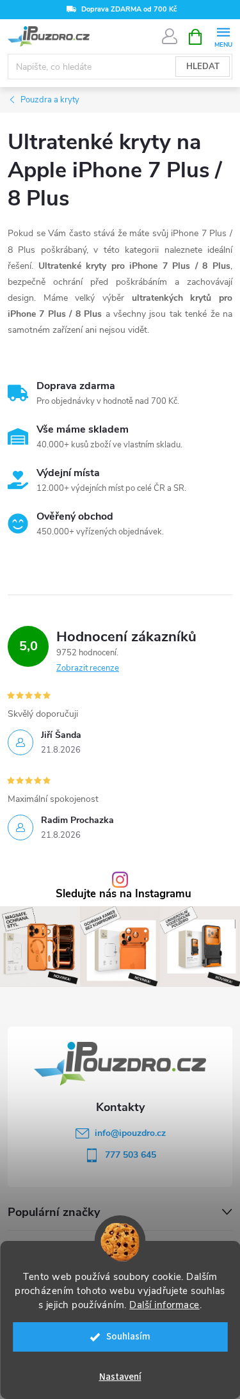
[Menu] (223, 36)
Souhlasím (128, 1336)
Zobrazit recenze (87, 668)
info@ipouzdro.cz (130, 1133)
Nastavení (120, 1377)
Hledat (203, 66)
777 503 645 (130, 1155)
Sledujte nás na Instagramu (123, 894)
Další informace (164, 1305)
